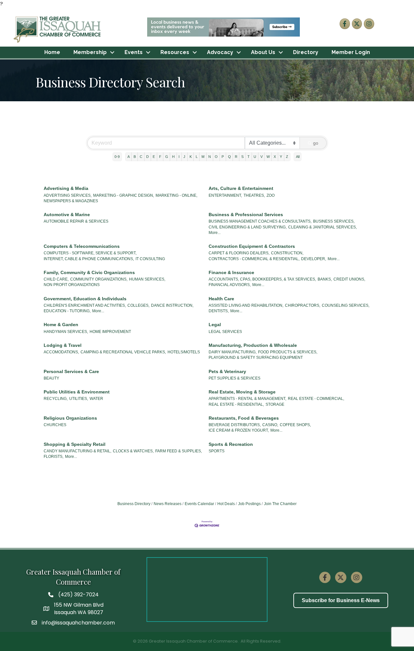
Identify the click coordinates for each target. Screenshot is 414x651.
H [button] (173, 157)
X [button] (275, 157)
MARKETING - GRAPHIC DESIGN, (123, 195)
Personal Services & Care (71, 371)
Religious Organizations (70, 418)
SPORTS (216, 451)
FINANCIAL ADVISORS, (230, 284)
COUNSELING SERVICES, (345, 305)
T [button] (248, 157)
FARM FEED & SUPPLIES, (178, 451)
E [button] (154, 157)
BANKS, (325, 279)
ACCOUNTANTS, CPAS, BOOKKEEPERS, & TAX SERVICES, (262, 279)
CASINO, (270, 425)
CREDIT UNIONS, (349, 279)
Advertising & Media (66, 188)
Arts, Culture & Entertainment (241, 188)
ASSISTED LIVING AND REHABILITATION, (246, 305)
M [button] (203, 157)
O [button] (216, 157)
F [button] (160, 157)
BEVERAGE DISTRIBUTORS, (235, 425)
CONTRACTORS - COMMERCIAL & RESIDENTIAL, (254, 259)
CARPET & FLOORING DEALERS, (239, 253)
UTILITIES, (78, 398)
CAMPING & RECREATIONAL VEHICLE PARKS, (123, 352)
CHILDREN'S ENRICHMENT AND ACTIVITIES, (85, 305)
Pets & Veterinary (227, 371)
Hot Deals (226, 504)
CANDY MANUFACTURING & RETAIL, (77, 451)
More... (215, 232)
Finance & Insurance (231, 272)
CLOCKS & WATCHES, (133, 451)
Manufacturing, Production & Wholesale (253, 345)
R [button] (236, 157)
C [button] (141, 157)
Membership (90, 52)
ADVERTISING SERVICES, (68, 195)
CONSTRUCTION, (287, 253)
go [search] (315, 143)
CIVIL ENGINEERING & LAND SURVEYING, (248, 227)
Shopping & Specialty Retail (74, 444)
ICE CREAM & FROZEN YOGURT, (239, 430)
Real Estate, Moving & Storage (242, 391)
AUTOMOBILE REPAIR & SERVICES (76, 221)
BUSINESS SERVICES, (333, 221)
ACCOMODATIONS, (61, 352)
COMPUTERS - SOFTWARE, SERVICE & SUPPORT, (90, 253)
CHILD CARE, (56, 279)
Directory (305, 52)
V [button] (261, 157)
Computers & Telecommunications (82, 246)
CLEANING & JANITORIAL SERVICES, (322, 227)
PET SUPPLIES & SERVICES (234, 378)
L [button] (197, 157)
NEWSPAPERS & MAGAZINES (71, 201)
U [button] (255, 157)
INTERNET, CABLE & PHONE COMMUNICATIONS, (89, 259)
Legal (215, 324)
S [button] (242, 157)
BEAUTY (51, 378)
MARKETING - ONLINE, (176, 195)
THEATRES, (254, 195)
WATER (96, 398)
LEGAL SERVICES (225, 331)
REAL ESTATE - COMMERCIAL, (316, 398)
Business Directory (133, 504)
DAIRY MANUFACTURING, (232, 352)
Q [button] (229, 157)
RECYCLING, (56, 398)
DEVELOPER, (313, 259)
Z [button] (287, 157)
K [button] (191, 157)
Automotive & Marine (67, 214)
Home (52, 52)
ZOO (271, 195)
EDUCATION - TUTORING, (67, 311)
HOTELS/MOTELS (184, 352)
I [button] (179, 157)
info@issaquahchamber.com (78, 622)
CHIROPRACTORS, (302, 305)
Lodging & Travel (63, 345)
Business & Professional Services (246, 214)
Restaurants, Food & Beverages (244, 418)
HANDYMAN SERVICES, (66, 331)
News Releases (167, 504)
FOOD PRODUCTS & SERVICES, (287, 352)
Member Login (351, 52)
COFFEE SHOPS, (295, 425)
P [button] (223, 157)
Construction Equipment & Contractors (252, 246)
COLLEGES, (138, 305)
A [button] (128, 157)
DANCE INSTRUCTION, (172, 305)
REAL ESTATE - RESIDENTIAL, (236, 404)
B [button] (135, 157)
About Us (263, 52)
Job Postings (249, 504)
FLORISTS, (53, 456)
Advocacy (220, 52)
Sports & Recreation (231, 444)
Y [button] (281, 157)
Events (134, 52)
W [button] (268, 157)
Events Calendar (199, 504)
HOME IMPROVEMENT (110, 331)
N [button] (209, 157)
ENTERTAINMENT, (225, 195)
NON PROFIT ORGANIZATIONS (72, 284)
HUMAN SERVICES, (147, 279)
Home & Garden (61, 324)
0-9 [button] (117, 157)
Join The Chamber (280, 504)
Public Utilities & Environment (77, 391)
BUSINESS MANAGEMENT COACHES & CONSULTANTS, (260, 221)
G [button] (166, 157)
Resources (174, 52)
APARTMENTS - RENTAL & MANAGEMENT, (247, 398)
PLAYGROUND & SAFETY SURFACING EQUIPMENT (256, 357)
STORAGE (275, 404)
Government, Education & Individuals (85, 298)
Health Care (221, 298)
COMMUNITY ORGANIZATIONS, (98, 279)
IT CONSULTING (150, 259)
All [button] (298, 157)
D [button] (147, 157)
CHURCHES (55, 425)
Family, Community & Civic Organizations (89, 272)
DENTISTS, (219, 311)
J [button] (184, 157)
